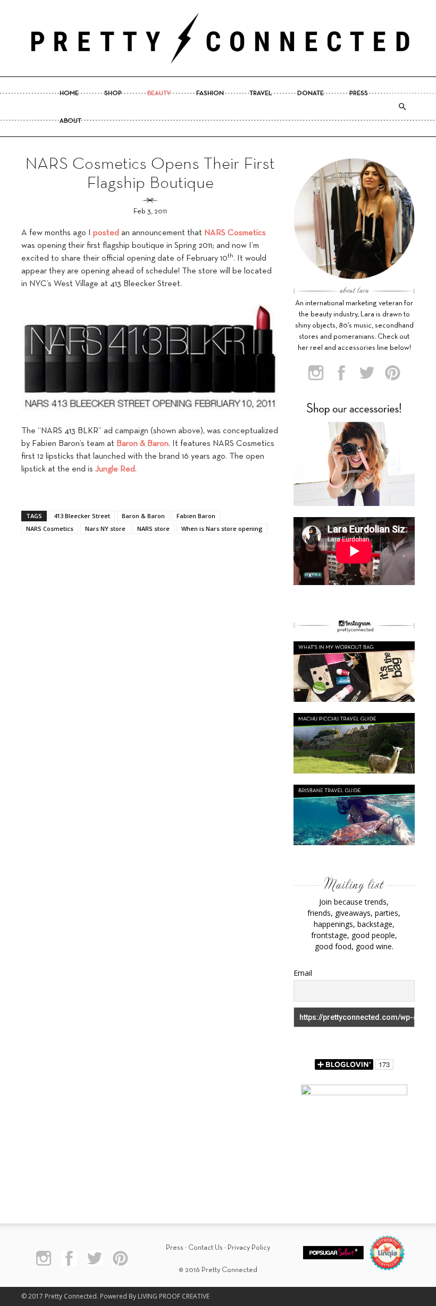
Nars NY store (105, 528)
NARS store (153, 528)
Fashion (210, 93)
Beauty (159, 93)
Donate (310, 93)
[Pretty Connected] (218, 38)
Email (303, 973)
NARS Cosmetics (49, 528)
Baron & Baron (143, 516)
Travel (260, 93)
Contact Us (205, 1247)
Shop (113, 93)
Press (358, 93)
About (70, 121)
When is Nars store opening (222, 528)
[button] (402, 106)
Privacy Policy (249, 1247)
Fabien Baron (196, 516)
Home (69, 93)
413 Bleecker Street (82, 516)
